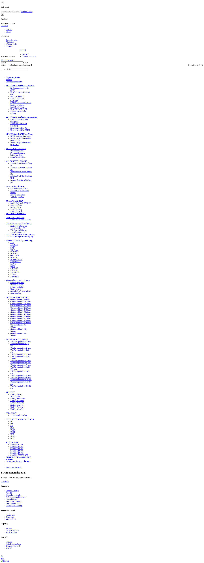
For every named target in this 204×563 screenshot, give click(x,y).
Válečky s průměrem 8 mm (20, 375)
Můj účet (32, 56)
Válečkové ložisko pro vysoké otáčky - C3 (18, 231)
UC (11, 421)
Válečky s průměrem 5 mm (20, 363)
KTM (12, 266)
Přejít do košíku (26, 12)
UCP (12, 434)
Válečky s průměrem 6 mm (20, 365)
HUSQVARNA (16, 260)
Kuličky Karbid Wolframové (16, 395)
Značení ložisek (11, 499)
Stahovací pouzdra (17, 283)
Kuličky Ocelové (16, 405)
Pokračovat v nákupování (10, 12)
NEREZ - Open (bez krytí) (20, 136)
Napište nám (10, 515)
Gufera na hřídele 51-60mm (20, 316)
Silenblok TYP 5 (16, 453)
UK (11, 424)
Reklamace (10, 517)
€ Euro (8, 32)
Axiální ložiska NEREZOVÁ (16, 206)
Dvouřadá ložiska (16, 151)
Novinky (9, 548)
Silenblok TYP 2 (16, 447)
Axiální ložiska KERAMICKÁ (16, 210)
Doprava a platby (12, 491)
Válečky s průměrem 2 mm (20, 348)
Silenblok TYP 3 (16, 449)
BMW (12, 249)
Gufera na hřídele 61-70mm (20, 318)
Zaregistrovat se (11, 40)
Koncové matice (16, 289)
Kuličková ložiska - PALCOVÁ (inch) (17, 106)
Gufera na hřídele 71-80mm (20, 321)
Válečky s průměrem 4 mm (20, 361)
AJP (12, 243)
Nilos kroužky (15, 293)
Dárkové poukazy (12, 530)
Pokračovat (5, 482)
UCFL (12, 432)
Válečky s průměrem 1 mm (20, 342)
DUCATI (13, 253)
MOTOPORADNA (13, 503)
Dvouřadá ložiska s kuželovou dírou (17, 154)
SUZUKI (13, 270)
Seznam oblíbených (13, 546)
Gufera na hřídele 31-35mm (20, 310)
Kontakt (9, 493)
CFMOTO (14, 251)
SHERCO (14, 268)
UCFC (12, 430)
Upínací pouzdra (16, 285)
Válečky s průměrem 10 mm (21, 380)
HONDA (13, 257)
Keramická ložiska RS (18, 128)
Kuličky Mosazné (17, 401)
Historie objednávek (13, 544)
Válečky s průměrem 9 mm (20, 378)
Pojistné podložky (17, 287)
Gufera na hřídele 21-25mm (20, 306)
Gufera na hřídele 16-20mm (20, 304)
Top (2, 559)
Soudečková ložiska (17, 157)
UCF (12, 428)
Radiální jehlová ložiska (19, 188)
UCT (12, 438)
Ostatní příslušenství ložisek (20, 291)
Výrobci (9, 528)
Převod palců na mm (13, 501)
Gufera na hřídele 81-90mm (20, 323)
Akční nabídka (11, 533)
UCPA (12, 436)
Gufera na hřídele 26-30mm (20, 308)
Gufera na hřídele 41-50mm (20, 314)
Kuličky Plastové (16, 407)
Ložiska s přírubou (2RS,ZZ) (17, 100)
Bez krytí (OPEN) (17, 96)
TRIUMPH (14, 272)
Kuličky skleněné (16, 409)
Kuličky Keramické (17, 399)
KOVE (13, 264)
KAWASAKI (15, 262)
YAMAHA (14, 277)
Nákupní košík (11, 44)
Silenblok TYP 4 (16, 451)
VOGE (13, 274)
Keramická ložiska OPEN (20, 130)
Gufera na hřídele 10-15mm (20, 302)
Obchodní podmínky (13, 495)
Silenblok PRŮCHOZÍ (19, 455)
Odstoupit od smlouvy (14, 506)
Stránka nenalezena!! (13, 468)
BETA (12, 247)
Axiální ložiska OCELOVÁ (20, 203)
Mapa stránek (11, 519)
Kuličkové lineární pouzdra (20, 220)
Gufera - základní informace (16, 497)
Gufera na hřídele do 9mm (20, 299)
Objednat (9, 46)
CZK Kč (4, 26)
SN (11, 426)
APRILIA (14, 245)
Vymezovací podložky (18, 415)
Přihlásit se (10, 42)
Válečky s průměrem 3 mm (20, 354)
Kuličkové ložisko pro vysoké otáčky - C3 (18, 227)
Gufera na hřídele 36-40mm (20, 312)
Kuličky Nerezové (17, 403)
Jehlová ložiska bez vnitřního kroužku (17, 196)
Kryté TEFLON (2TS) (18, 109)
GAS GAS (14, 255)
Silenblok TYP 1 (16, 444)
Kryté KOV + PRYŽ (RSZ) (20, 103)
